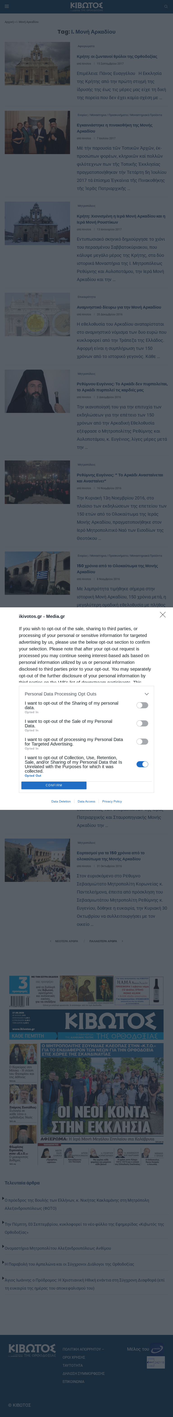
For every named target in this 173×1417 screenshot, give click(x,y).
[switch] (142, 705)
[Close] (164, 616)
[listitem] (86, 694)
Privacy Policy (112, 801)
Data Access (86, 801)
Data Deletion (61, 801)
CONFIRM (54, 785)
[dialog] (86, 708)
